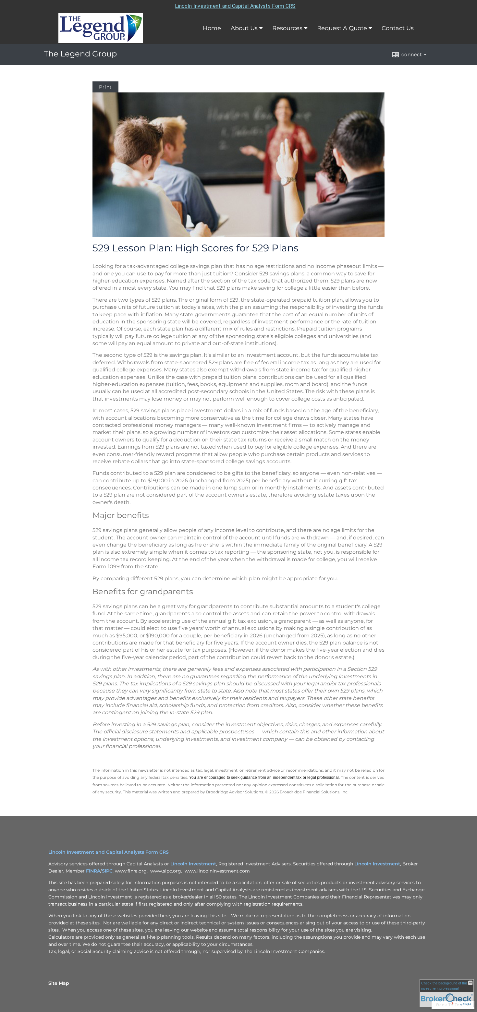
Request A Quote (342, 28)
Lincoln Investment (193, 864)
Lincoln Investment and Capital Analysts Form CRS (235, 6)
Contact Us (398, 28)
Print (105, 87)
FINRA (93, 871)
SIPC (107, 871)
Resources (287, 28)
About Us (244, 28)
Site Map (58, 983)
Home (212, 28)
